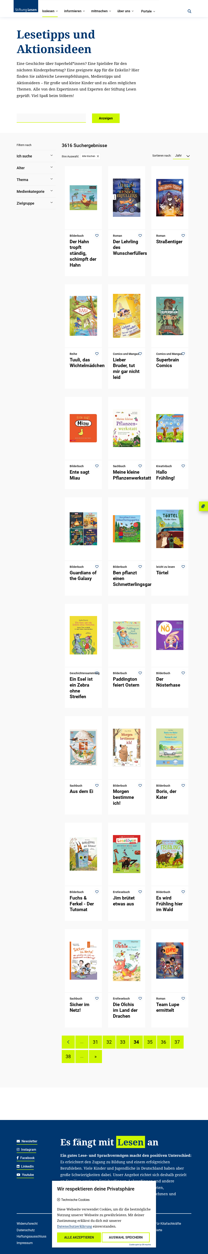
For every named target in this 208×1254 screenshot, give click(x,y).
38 (68, 1056)
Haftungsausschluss (31, 1236)
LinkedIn (27, 1166)
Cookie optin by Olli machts (140, 1245)
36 (163, 1042)
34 (136, 1042)
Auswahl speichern (126, 1237)
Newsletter (29, 1141)
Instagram (28, 1149)
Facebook (27, 1158)
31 (95, 1042)
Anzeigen (106, 118)
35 (150, 1042)
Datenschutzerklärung (74, 1226)
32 (109, 1042)
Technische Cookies (75, 1200)
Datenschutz (26, 1230)
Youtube (27, 1175)
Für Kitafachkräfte (168, 1224)
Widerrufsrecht (27, 1224)
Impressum (25, 1243)
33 (122, 1042)
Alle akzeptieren (79, 1237)
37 (177, 1042)
